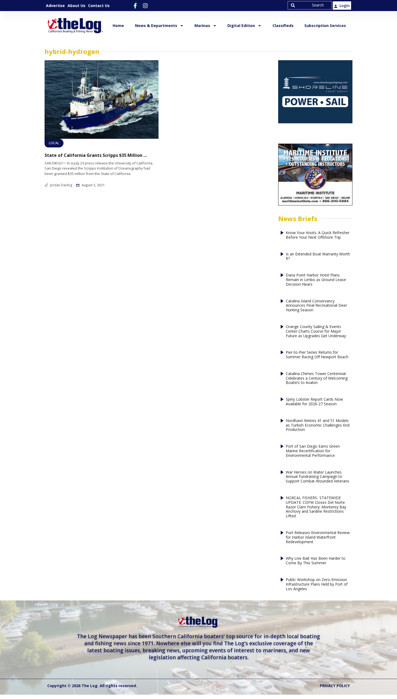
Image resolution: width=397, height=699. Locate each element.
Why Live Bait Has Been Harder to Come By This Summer (315, 560)
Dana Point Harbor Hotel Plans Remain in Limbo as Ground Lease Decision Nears (316, 279)
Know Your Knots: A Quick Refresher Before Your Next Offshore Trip (317, 235)
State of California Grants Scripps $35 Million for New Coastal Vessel (96, 155)
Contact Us (99, 5)
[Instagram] (145, 6)
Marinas (202, 25)
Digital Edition (241, 25)
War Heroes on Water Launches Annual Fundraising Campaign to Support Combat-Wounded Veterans (317, 477)
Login (344, 5)
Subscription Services (325, 25)
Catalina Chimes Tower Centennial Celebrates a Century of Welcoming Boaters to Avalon (317, 378)
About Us (76, 5)
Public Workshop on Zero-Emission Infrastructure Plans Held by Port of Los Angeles (317, 584)
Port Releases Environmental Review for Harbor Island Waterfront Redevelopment (318, 537)
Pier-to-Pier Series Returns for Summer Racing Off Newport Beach (317, 354)
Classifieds (283, 25)
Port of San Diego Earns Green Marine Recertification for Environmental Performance (313, 451)
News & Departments (156, 25)
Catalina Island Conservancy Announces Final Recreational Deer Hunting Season (316, 305)
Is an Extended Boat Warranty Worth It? (318, 256)
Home (118, 25)
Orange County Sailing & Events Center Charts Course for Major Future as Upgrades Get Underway (316, 331)
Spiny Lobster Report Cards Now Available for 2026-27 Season (314, 401)
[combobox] (310, 5)
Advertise (55, 5)
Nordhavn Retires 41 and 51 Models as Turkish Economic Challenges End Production (317, 425)
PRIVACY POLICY (335, 685)
